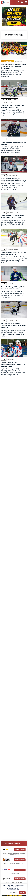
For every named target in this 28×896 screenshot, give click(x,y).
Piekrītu (22, 892)
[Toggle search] (22, 2)
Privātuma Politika (14, 892)
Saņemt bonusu (20, 849)
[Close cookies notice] (25, 885)
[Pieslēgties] (18, 2)
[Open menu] (26, 2)
